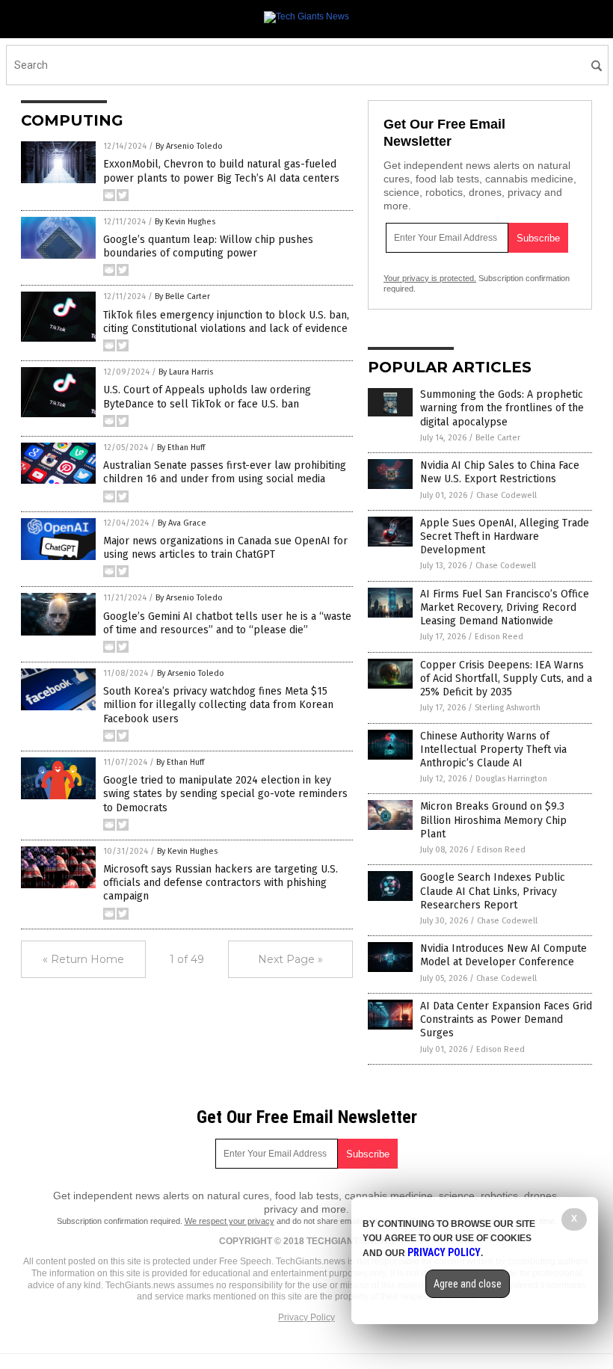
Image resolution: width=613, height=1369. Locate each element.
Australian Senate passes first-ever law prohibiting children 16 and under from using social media (224, 472)
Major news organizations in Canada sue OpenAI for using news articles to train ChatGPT (225, 548)
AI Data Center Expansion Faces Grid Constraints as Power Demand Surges (506, 1019)
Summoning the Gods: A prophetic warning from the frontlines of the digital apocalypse (502, 408)
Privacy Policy (306, 1317)
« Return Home (83, 959)
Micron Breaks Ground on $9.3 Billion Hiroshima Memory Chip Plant (493, 820)
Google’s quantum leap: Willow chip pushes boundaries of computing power (208, 246)
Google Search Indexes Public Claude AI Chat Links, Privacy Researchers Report (492, 891)
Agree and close (468, 1284)
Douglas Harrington (511, 779)
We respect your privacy (229, 1220)
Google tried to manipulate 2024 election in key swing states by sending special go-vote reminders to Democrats (225, 793)
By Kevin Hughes (185, 222)
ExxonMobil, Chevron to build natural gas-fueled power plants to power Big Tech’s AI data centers (221, 171)
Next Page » (290, 959)
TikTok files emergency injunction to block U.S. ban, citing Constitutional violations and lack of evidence (226, 322)
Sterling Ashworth (507, 708)
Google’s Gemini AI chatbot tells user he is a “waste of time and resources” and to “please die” (227, 623)
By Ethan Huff (181, 447)
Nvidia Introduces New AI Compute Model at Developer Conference (503, 955)
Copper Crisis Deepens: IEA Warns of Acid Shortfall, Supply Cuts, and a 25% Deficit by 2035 (506, 678)
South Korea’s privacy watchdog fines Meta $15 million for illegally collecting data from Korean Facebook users (218, 705)
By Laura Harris (185, 372)
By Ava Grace (182, 523)
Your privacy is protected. (429, 278)
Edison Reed (499, 637)
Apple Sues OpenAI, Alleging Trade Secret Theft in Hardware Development (504, 536)
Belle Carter (497, 438)
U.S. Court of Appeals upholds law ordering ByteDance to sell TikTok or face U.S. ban (207, 397)
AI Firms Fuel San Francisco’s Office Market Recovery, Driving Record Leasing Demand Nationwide (504, 607)
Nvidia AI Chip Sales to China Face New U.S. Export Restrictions (499, 472)
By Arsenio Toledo (189, 146)
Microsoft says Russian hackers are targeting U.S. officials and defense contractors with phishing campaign (220, 882)
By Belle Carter (182, 296)
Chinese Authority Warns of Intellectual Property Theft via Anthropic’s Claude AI (493, 749)
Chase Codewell (506, 495)
